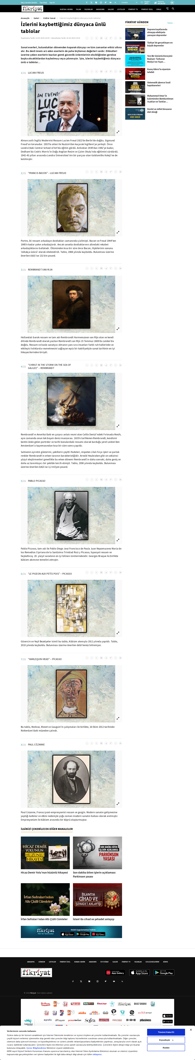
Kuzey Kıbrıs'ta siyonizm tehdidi (158, 71)
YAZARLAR (88, 9)
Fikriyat (33, 993)
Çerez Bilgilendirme (37, 1048)
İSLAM (78, 9)
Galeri (36, 18)
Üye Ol (52, 2)
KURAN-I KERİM (79, 962)
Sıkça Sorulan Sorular (29, 2)
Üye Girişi (43, 2)
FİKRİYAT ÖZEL (147, 9)
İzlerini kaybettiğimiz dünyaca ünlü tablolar (80, 18)
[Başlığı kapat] (191, 1030)
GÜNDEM (41, 962)
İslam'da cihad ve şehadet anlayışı (93, 919)
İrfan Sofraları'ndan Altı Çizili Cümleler (44, 919)
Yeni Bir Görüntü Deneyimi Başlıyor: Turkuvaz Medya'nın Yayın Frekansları (159, 59)
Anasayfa (25, 18)
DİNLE (158, 9)
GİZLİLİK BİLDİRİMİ (152, 962)
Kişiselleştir (164, 1040)
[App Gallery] (98, 934)
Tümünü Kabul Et (166, 1032)
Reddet (166, 1048)
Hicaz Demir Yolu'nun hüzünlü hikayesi (44, 872)
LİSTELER (121, 9)
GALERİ (111, 9)
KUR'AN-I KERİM (66, 9)
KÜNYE (165, 962)
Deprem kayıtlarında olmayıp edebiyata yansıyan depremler (157, 32)
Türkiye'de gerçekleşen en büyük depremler (160, 44)
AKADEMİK (100, 9)
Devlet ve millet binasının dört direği (159, 111)
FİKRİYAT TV (133, 9)
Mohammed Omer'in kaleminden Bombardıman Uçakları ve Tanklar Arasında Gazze (160, 98)
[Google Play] (83, 934)
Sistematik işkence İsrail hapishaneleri (158, 84)
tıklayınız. (97, 1054)
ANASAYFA (30, 962)
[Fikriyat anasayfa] (46, 931)
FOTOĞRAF (104, 962)
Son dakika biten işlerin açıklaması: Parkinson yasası (94, 874)
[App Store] (67, 934)
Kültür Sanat (49, 18)
